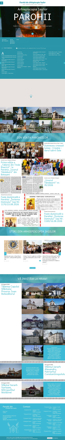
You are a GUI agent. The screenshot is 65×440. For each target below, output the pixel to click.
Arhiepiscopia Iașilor (30, 4)
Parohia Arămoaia (20, 63)
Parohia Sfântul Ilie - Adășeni (54, 53)
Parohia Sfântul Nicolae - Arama (54, 55)
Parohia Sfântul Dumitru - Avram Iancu (40, 69)
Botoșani (13, 42)
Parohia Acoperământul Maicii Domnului (9, 55)
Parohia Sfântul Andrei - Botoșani (39, 62)
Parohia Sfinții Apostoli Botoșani (39, 57)
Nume (17, 39)
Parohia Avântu (20, 65)
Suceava (13, 43)
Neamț (12, 40)
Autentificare (40, 4)
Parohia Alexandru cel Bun (22, 55)
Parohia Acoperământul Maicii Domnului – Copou (9, 58)
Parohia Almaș (20, 57)
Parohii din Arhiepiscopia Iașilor (32, 2)
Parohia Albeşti (20, 53)
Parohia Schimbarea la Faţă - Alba (39, 54)
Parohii (24, 4)
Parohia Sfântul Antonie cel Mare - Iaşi (40, 64)
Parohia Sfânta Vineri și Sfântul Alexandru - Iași (38, 61)
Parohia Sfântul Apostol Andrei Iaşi (39, 68)
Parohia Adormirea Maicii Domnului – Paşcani (8, 70)
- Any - (7, 48)
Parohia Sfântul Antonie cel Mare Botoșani (39, 66)
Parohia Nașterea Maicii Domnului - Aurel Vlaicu (39, 52)
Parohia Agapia (4, 71)
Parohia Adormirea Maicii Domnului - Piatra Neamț (8, 60)
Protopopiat (5, 40)
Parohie (4, 39)
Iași (12, 39)
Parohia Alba (19, 52)
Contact (35, 4)
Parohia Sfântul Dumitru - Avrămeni (55, 52)
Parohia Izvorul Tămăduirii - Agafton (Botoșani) (24, 67)
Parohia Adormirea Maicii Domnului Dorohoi (8, 62)
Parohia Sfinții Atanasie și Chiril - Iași (40, 58)
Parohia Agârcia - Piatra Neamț (7, 73)
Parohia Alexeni (20, 56)
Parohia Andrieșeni (20, 59)
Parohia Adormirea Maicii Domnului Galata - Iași (8, 65)
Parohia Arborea (20, 60)
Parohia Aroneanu (20, 62)
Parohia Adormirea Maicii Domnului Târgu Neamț (8, 67)
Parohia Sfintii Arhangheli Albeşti (39, 56)
